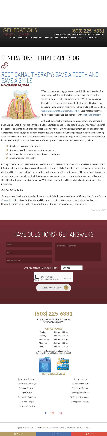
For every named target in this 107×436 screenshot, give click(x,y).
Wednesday (44, 339)
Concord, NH (74, 110)
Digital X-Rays (26, 393)
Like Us (55, 434)
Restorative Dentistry (27, 397)
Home (12, 37)
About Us (22, 37)
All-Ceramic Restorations (80, 397)
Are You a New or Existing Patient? (41, 267)
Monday (42, 332)
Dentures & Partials (27, 406)
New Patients (51, 37)
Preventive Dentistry (26, 379)
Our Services (36, 37)
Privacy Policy (53, 427)
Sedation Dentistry (27, 388)
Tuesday (42, 336)
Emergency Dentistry (80, 402)
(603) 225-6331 (87, 30)
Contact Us (91, 37)
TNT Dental (86, 427)
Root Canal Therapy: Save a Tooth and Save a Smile (50, 77)
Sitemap (44, 427)
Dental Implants (80, 379)
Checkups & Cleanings (27, 383)
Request (20, 434)
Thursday (43, 343)
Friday (41, 347)
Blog (80, 37)
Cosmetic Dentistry (80, 383)
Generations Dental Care (53, 110)
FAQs (73, 37)
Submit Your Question (52, 287)
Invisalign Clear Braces (80, 393)
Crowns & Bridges (26, 402)
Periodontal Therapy (80, 388)
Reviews (65, 37)
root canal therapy (91, 114)
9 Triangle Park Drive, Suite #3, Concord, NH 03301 (79, 34)
